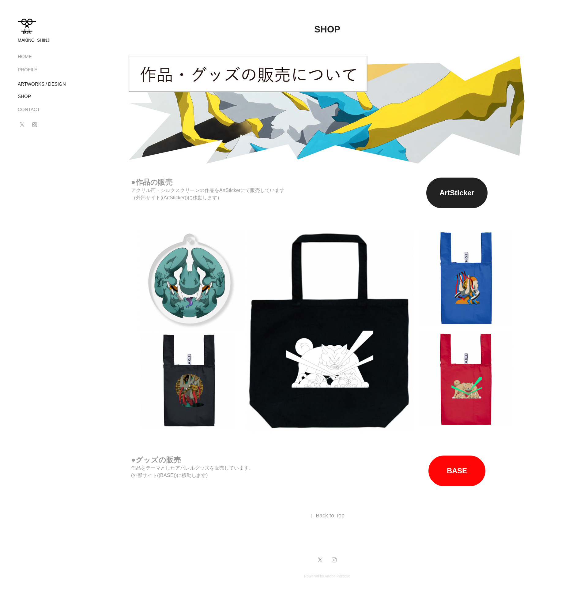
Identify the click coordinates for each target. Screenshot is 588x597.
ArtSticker (456, 193)
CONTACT (29, 109)
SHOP (24, 96)
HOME (25, 56)
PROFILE (27, 69)
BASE (457, 471)
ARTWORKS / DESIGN (42, 84)
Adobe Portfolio (337, 576)
